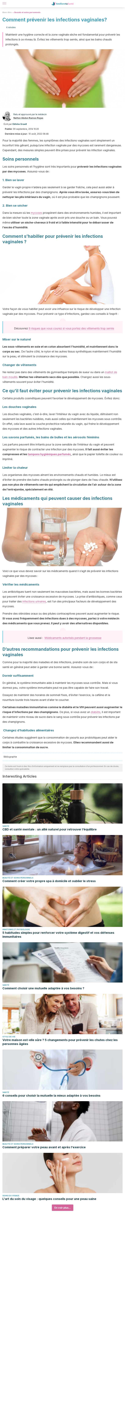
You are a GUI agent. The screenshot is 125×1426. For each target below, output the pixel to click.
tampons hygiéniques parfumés (49, 454)
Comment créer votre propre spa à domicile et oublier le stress (49, 881)
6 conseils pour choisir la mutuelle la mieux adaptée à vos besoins (51, 1095)
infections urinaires (34, 601)
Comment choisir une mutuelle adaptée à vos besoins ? (43, 988)
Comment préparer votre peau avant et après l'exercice (44, 1147)
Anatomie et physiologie (16, 929)
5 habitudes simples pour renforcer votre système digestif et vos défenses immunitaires (58, 934)
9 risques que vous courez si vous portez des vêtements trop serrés (71, 328)
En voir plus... (62, 1207)
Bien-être (7, 12)
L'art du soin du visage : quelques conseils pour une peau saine (49, 1199)
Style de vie (8, 1037)
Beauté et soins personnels (27, 12)
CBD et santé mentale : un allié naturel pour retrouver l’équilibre (49, 829)
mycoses (36, 212)
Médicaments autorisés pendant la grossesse (73, 637)
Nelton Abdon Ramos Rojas (28, 118)
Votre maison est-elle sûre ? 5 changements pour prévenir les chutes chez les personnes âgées (60, 1042)
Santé (5, 826)
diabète (95, 712)
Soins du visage (10, 1195)
